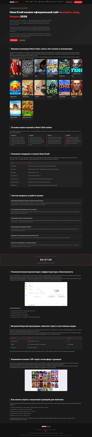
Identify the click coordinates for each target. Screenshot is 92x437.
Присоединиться (78, 2)
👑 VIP (32, 1)
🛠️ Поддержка (60, 1)
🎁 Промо (28, 1)
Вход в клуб (22, 40)
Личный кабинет (69, 2)
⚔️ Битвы (36, 1)
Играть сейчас (14, 40)
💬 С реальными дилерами (51, 1)
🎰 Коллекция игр (42, 1)
